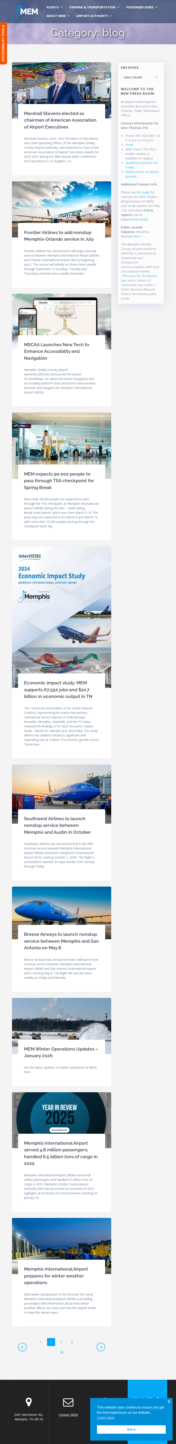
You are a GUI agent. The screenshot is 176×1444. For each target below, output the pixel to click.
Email (129, 145)
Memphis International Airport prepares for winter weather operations (56, 1275)
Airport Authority (92, 16)
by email (141, 219)
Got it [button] (131, 1429)
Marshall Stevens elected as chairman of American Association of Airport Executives (60, 120)
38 (63, 1352)
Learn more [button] (105, 1418)
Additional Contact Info (139, 184)
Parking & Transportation (92, 7)
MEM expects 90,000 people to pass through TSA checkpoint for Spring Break (59, 480)
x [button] (169, 1401)
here (136, 236)
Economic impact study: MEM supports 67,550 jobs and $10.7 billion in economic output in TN (58, 689)
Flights (53, 7)
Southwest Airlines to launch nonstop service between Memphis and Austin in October (57, 825)
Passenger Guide (139, 7)
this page (143, 192)
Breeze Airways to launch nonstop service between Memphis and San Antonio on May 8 (61, 941)
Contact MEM (68, 1415)
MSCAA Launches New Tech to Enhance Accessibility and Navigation (56, 351)
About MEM (56, 16)
